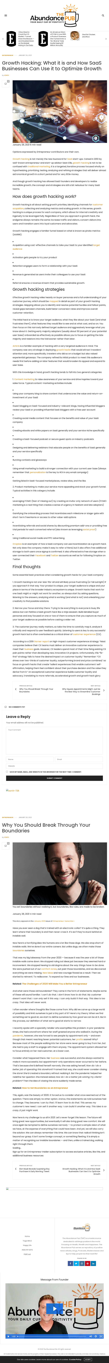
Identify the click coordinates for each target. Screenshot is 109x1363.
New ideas (48, 972)
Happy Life (27, 1245)
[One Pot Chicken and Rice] (43, 35)
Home (27, 1236)
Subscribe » (70, 921)
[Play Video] (8, 1336)
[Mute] (90, 1336)
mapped (53, 301)
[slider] (52, 1336)
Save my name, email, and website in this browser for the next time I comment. (46, 772)
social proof (89, 529)
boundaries (18, 950)
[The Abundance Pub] (54, 15)
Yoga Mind (27, 1241)
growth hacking (81, 162)
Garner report (41, 641)
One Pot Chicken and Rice (56, 35)
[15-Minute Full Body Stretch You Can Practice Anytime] (73, 34)
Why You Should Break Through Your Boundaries (46, 828)
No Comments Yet (17, 707)
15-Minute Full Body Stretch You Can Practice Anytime (90, 34)
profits (79, 1039)
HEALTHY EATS (27, 1250)
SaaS (69, 159)
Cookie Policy (75, 1359)
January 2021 (39, 921)
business (28, 649)
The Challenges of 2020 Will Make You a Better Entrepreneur (54, 983)
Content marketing (24, 379)
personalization (38, 472)
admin (6, 75)
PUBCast (27, 1254)
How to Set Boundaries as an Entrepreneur (45, 1087)
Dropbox (17, 543)
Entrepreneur (7, 55)
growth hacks (63, 349)
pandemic (18, 1035)
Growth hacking (21, 159)
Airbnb (16, 345)
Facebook (40, 555)
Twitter (54, 555)
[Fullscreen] (101, 1336)
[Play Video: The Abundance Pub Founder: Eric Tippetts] (54, 1308)
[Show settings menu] (95, 1336)
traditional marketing (39, 166)
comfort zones (49, 969)
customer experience (84, 634)
